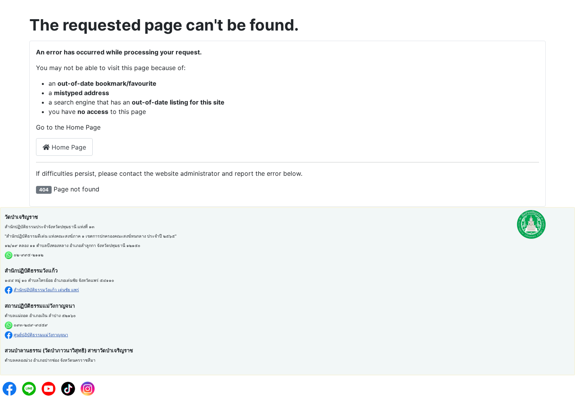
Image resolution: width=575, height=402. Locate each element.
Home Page (68, 147)
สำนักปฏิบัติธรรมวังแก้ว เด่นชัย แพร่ (46, 289)
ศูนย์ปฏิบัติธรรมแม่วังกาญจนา (41, 334)
